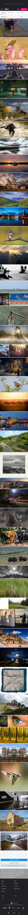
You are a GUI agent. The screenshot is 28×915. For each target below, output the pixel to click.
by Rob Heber (3, 137)
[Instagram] (19, 913)
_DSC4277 (3, 224)
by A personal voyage (4, 476)
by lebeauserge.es (3, 429)
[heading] (6, 9)
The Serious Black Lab (5, 136)
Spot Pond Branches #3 (6, 691)
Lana (9, 724)
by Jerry (2, 225)
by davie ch (2, 391)
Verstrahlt (3, 262)
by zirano (2, 263)
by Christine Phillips (4, 487)
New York (3, 373)
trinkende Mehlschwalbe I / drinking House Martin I (10, 595)
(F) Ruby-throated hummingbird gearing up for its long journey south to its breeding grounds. (11, 788)
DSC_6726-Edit (4, 390)
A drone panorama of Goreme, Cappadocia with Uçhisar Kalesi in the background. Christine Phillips (10, 486)
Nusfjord (2, 848)
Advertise (16, 883)
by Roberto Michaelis (4, 809)
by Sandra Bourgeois (4, 244)
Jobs (15, 881)
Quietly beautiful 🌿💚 (5, 450)
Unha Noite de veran (5, 664)
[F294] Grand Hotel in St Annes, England (9, 760)
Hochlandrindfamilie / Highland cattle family (10, 544)
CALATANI (3, 189)
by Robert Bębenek (12, 607)
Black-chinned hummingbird (6, 57)
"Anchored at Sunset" (5, 170)
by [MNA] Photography (1, 356)
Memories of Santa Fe (15, 303)
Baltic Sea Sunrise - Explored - (7, 76)
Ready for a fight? (4, 563)
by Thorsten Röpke (4, 291)
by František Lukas (4, 343)
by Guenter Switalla (4, 545)
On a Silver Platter (5, 96)
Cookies (16, 886)
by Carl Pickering (3, 171)
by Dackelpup (12, 356)
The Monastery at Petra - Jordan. (8, 645)
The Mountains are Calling (6, 204)
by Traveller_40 (3, 153)
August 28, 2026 (14, 860)
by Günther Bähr (3, 830)
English (3, 891)
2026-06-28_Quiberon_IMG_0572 (8, 829)
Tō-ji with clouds (4, 118)
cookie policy (12, 877)
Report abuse (17, 888)
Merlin (11, 355)
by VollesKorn (3, 410)
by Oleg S (2, 120)
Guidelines (3, 888)
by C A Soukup (3, 97)
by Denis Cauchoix (4, 324)
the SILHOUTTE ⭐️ (5, 807)
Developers (4, 886)
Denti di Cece (3, 712)
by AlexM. (2, 279)
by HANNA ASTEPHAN (4, 646)
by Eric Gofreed (3, 58)
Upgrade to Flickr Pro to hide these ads (14, 3)
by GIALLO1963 (3, 577)
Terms (2, 897)
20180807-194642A (5, 278)
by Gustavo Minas (3, 627)
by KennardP (3, 375)
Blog (2, 883)
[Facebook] (9, 913)
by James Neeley (12, 304)
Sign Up (24, 9)
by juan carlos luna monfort (5, 190)
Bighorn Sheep (4, 524)
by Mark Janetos (3, 789)
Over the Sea (3, 290)
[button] (23, 36)
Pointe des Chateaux (1, 355)
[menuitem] (18, 9)
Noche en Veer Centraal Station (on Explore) (10, 428)
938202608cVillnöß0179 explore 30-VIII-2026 (10, 576)
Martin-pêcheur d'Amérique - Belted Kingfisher (10, 243)
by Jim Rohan (3, 692)
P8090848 (11, 606)
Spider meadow (4, 342)
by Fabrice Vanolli (3, 742)
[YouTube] (14, 913)
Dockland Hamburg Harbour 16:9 (8, 152)
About (2, 881)
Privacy (15, 895)
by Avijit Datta (3, 451)
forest (2, 741)
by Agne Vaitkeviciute (4, 564)
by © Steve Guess (3, 36)
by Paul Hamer (3, 506)
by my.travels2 (3, 761)
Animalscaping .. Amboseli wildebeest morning (10, 409)
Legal (2, 895)
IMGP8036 (3, 35)
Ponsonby (3, 505)
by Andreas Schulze (4, 596)
